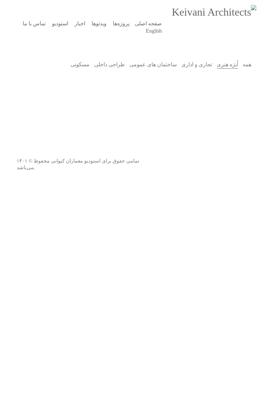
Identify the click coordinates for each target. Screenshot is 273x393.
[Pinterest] (233, 154)
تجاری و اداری (196, 64)
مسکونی (80, 64)
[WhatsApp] (249, 171)
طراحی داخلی (109, 64)
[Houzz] (249, 154)
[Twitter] (199, 154)
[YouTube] (216, 154)
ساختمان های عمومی (153, 64)
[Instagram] (183, 154)
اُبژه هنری (227, 64)
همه (247, 64)
